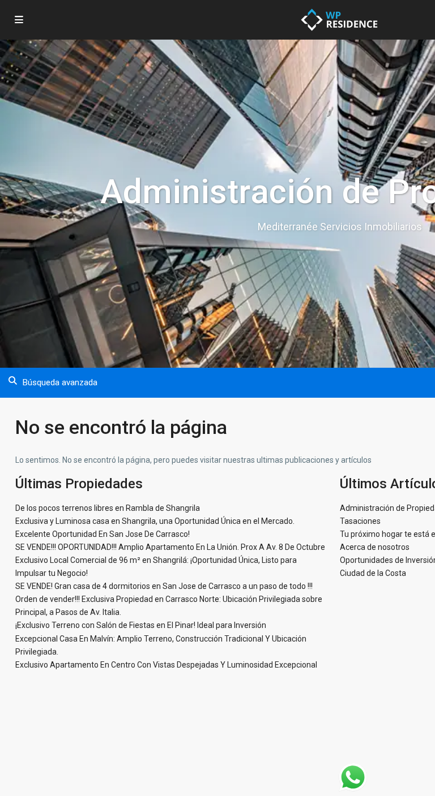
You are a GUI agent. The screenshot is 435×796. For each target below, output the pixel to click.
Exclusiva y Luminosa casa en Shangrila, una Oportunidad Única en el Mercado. (155, 521)
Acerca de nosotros (375, 547)
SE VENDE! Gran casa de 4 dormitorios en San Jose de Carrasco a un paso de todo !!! (164, 586)
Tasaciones (360, 521)
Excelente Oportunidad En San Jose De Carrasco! (102, 534)
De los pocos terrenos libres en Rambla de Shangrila (107, 508)
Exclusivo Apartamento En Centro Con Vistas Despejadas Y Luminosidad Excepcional (166, 664)
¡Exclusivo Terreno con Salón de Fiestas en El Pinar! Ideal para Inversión (140, 625)
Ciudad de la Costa (373, 573)
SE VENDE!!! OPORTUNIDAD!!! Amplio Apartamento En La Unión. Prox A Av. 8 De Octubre (170, 547)
